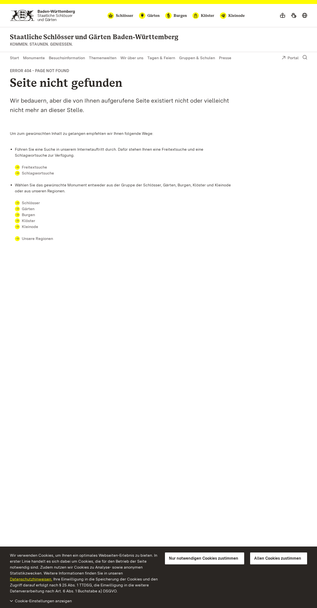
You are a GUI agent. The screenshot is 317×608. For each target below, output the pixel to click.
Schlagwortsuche (38, 173)
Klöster (28, 220)
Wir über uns (131, 58)
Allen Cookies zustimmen (277, 558)
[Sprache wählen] (304, 15)
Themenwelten (102, 58)
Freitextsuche (34, 167)
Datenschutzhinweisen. (31, 579)
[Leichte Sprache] (282, 15)
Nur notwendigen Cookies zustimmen (203, 558)
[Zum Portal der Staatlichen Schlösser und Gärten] (42, 15)
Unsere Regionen (37, 238)
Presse (225, 58)
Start (14, 58)
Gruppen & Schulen (197, 58)
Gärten (28, 208)
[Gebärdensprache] (293, 15)
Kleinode (30, 226)
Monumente (34, 58)
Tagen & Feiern (161, 58)
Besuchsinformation (67, 58)
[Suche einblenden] (305, 57)
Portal (293, 58)
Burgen (28, 214)
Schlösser (31, 203)
